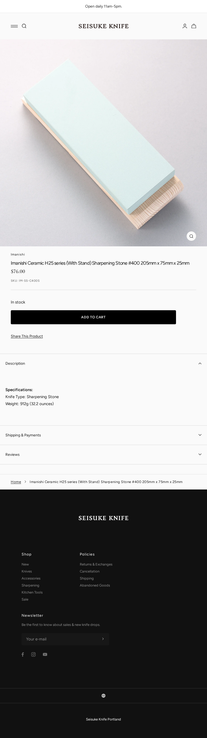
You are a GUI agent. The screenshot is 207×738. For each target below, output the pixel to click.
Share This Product (27, 336)
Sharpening (30, 585)
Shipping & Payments (23, 435)
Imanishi (18, 254)
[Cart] (193, 26)
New (25, 564)
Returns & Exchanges (96, 564)
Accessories (31, 578)
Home (16, 482)
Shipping (87, 578)
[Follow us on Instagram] (33, 654)
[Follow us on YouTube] (45, 654)
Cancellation (89, 571)
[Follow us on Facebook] (23, 654)
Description (15, 363)
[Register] (103, 639)
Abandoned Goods (95, 585)
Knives (27, 571)
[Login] (184, 26)
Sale (25, 599)
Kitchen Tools (32, 592)
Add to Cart (93, 317)
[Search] (24, 26)
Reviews (12, 454)
